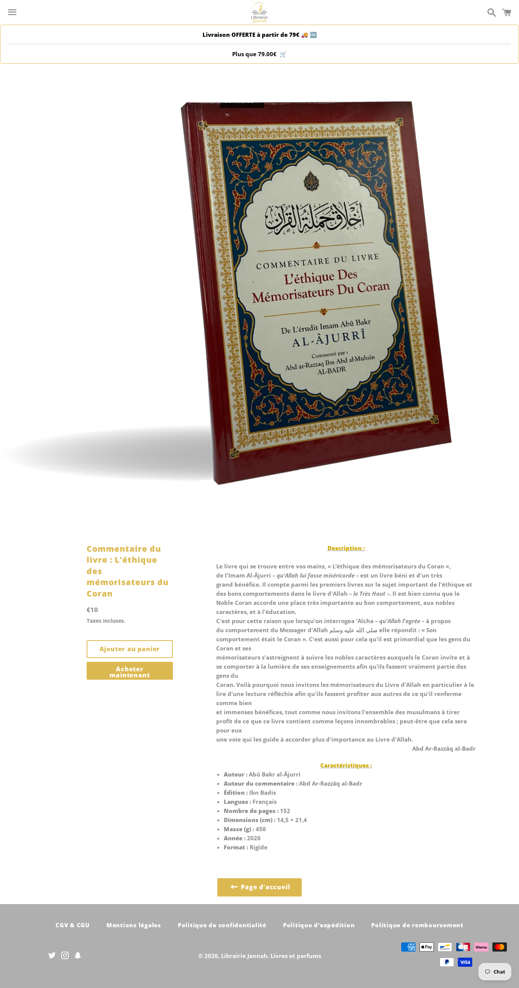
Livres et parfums (296, 956)
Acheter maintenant (129, 672)
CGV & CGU (72, 925)
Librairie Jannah (244, 956)
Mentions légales (133, 925)
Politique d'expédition (319, 925)
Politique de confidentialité (222, 925)
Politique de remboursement (417, 925)
